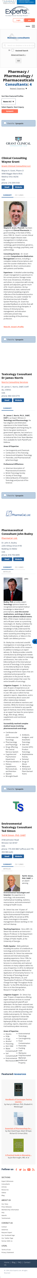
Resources (5, 1190)
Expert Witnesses (7, 1181)
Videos (4, 1193)
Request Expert (7, 1232)
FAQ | (20, 1262)
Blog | (14, 1262)
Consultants (6, 1184)
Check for (15, 123)
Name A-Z (7, 101)
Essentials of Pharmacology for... (18, 1128)
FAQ (3, 1212)
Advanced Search (18, 55)
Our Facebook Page (8, 1235)
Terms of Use (6, 1250)
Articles (4, 1187)
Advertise (5, 1230)
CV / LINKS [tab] (19, 195)
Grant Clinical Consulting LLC (16, 166)
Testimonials (6, 1218)
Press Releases (7, 1207)
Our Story (5, 1204)
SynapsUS (9, 111)
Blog (3, 1195)
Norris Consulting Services (15, 382)
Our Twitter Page (7, 1238)
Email (7, 187)
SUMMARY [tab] (7, 195)
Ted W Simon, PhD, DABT (14, 835)
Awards (4, 1215)
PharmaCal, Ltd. (9, 538)
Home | (7, 1262)
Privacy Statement (8, 1252)
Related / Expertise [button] (17, 88)
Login (18, 20)
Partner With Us (7, 1241)
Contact (4, 1227)
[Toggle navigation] (33, 26)
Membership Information (10, 1210)
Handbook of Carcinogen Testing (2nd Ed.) (18, 1100)
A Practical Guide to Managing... (18, 1155)
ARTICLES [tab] (7, 572)
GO (18, 61)
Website (18, 187)
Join (29, 20)
